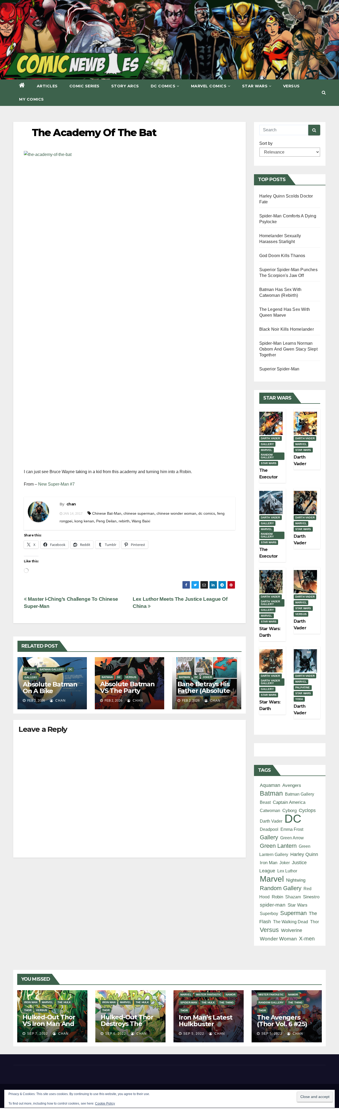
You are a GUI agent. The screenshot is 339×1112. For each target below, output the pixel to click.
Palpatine (302, 687)
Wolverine (291, 930)
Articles (47, 86)
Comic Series (84, 86)
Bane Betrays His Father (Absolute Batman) (203, 690)
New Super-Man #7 (56, 484)
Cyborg (289, 810)
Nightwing (295, 880)
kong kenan (84, 521)
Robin (277, 896)
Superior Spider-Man (279, 369)
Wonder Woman (278, 938)
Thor (314, 921)
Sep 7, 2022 (37, 1033)
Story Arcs (125, 86)
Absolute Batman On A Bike (50, 687)
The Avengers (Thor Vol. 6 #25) (282, 1021)
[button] (324, 92)
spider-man (273, 905)
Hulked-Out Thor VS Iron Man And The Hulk (49, 1023)
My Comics (31, 99)
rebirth (124, 521)
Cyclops (307, 810)
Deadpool (269, 829)
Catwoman (270, 810)
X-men (307, 938)
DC (70, 669)
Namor (230, 994)
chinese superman (138, 513)
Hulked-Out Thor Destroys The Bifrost (127, 1023)
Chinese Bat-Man (106, 513)
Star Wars (255, 86)
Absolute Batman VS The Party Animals (127, 690)
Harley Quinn (304, 854)
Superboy (269, 913)
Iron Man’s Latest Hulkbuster (205, 1021)
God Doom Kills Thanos (282, 255)
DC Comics (163, 86)
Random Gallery (267, 456)
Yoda (299, 699)
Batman (29, 669)
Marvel (266, 450)
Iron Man (268, 862)
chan (71, 504)
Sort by (266, 143)
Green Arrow (292, 837)
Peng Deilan (106, 521)
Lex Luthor (287, 870)
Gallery (30, 677)
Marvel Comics (209, 86)
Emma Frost (291, 829)
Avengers (291, 785)
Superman (293, 913)
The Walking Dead (290, 921)
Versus (291, 86)
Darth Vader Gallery (270, 603)
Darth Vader (270, 438)
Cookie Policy (105, 1103)
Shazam (293, 896)
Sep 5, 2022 (193, 1033)
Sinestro (311, 896)
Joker (207, 677)
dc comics (206, 513)
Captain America (289, 802)
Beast (265, 802)
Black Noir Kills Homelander (286, 329)
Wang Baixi (141, 521)
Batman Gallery (52, 669)
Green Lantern (278, 845)
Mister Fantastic (208, 994)
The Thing (226, 1002)
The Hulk (64, 1002)
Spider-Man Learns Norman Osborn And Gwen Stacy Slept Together (288, 349)
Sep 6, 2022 (115, 1033)
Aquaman (270, 785)
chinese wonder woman (176, 513)
